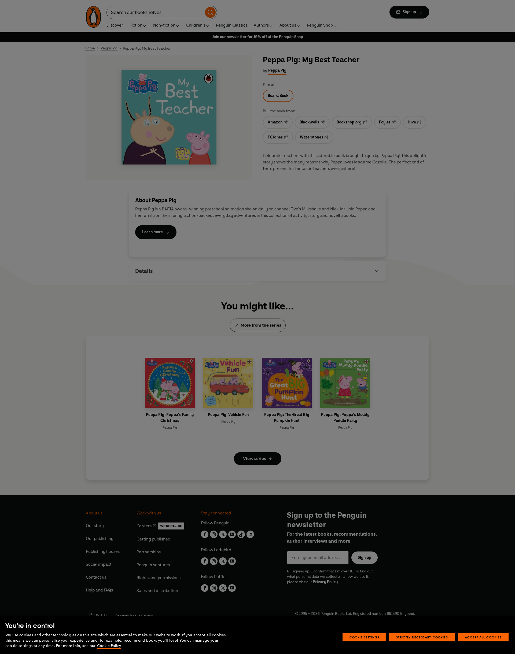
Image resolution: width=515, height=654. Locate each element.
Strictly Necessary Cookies (422, 637)
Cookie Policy (109, 646)
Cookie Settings (365, 637)
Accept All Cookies (483, 637)
